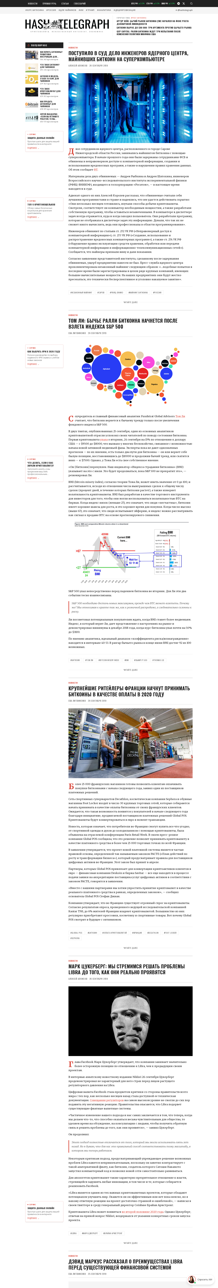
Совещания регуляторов (107, 1100)
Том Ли (180, 416)
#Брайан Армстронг (112, 1233)
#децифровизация (124, 10)
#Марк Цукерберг (90, 1233)
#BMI (127, 660)
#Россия (51, 10)
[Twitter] (183, 3)
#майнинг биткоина (138, 292)
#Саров (101, 292)
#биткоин (75, 660)
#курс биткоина (34, 10)
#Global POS (76, 932)
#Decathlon (153, 932)
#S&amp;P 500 (140, 660)
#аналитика (104, 10)
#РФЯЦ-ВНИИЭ (116, 292)
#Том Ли (89, 660)
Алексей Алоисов (77, 65)
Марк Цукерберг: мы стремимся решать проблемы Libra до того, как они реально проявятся (126, 969)
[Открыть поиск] (191, 3)
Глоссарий (80, 3)
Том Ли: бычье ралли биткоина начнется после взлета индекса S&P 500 (122, 323)
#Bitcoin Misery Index (109, 660)
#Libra (74, 1233)
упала (104, 439)
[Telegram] (178, 3)
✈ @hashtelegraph (184, 10)
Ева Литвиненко (77, 333)
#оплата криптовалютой (114, 932)
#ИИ (81, 10)
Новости (33, 3)
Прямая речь (49, 3)
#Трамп (90, 10)
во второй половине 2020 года (142, 1211)
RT (96, 169)
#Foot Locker (170, 932)
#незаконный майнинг (81, 292)
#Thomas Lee (158, 660)
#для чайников (67, 10)
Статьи (65, 3)
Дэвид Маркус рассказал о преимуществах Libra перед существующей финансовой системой (125, 1264)
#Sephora (75, 938)
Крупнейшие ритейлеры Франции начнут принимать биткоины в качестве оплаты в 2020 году (129, 691)
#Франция (137, 932)
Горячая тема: (132, 18)
